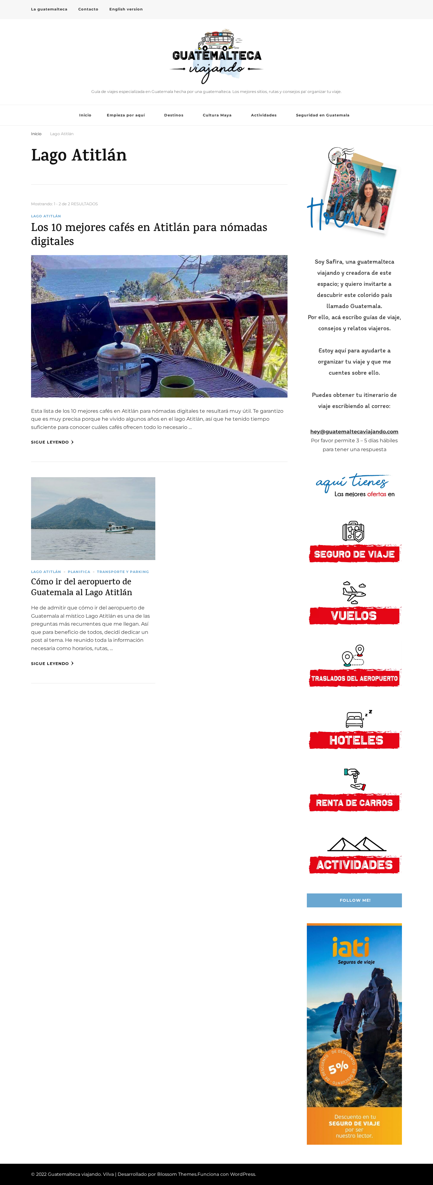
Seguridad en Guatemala (323, 115)
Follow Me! (355, 900)
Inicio (85, 115)
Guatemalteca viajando (216, 86)
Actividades (264, 115)
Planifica (79, 572)
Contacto (88, 9)
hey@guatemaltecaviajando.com (354, 432)
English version (126, 9)
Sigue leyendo (50, 442)
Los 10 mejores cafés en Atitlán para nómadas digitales (149, 236)
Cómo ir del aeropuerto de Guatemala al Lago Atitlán (81, 588)
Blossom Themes (177, 1174)
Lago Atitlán (46, 216)
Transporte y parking (123, 572)
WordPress (242, 1174)
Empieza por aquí (126, 115)
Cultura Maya (217, 115)
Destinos (174, 115)
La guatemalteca (49, 9)
